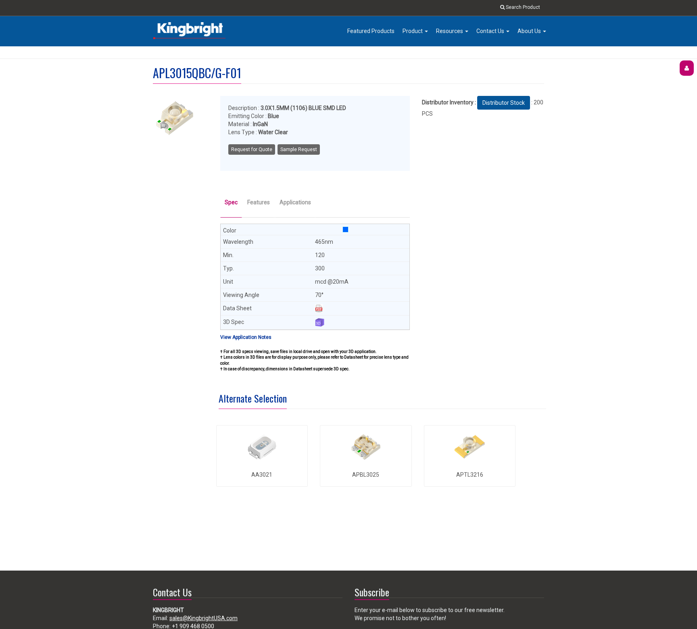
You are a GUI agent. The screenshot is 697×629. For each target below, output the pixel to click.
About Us (530, 31)
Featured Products (370, 31)
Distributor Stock (503, 103)
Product (413, 31)
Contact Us (490, 31)
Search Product (522, 7)
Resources (450, 31)
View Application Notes (245, 337)
